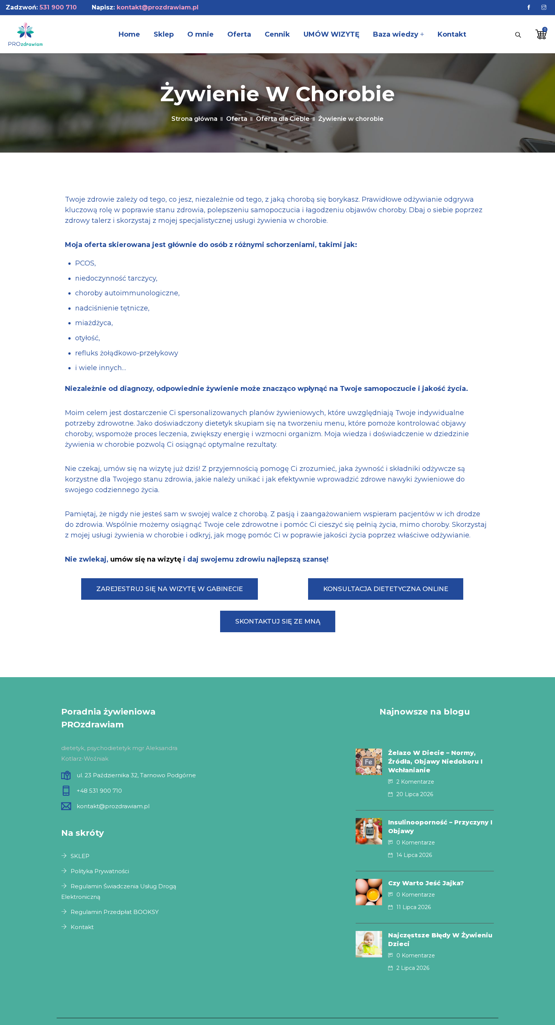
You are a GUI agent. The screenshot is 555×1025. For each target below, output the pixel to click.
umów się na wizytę (145, 559)
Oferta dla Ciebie (283, 118)
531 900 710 (58, 7)
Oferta (239, 34)
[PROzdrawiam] (25, 35)
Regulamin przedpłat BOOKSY (115, 911)
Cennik (277, 34)
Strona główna (194, 118)
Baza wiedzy (395, 34)
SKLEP (80, 856)
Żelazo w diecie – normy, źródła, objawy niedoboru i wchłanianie (435, 761)
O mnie (200, 34)
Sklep (164, 34)
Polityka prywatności (100, 871)
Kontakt (452, 34)
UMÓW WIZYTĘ (331, 34)
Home (129, 34)
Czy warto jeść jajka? (426, 883)
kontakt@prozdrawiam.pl (158, 7)
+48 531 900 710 (99, 790)
